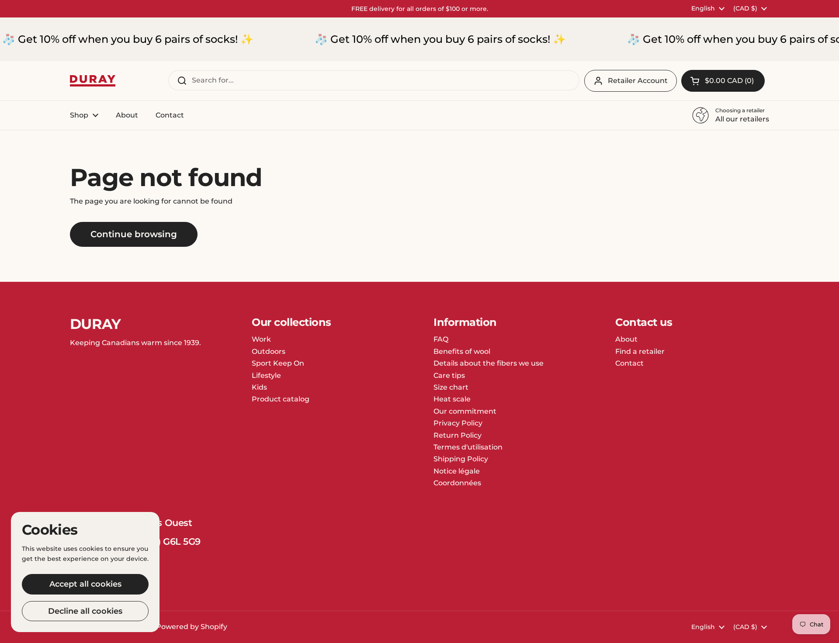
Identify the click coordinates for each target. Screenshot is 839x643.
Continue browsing (133, 234)
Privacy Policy (457, 423)
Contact (629, 363)
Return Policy (457, 435)
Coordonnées (457, 483)
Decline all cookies (85, 611)
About (626, 339)
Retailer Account (638, 80)
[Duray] (92, 81)
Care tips (449, 375)
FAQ (440, 339)
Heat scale (452, 399)
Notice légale (456, 471)
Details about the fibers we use (488, 363)
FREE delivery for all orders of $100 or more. (419, 9)
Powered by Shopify (191, 626)
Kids (259, 387)
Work (261, 339)
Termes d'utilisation (468, 447)
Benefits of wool (461, 351)
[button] (723, 81)
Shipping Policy (460, 459)
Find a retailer (640, 351)
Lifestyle (266, 375)
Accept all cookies (85, 584)
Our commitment (464, 411)
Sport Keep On (278, 363)
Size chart (450, 387)
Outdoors (268, 351)
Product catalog (280, 399)
